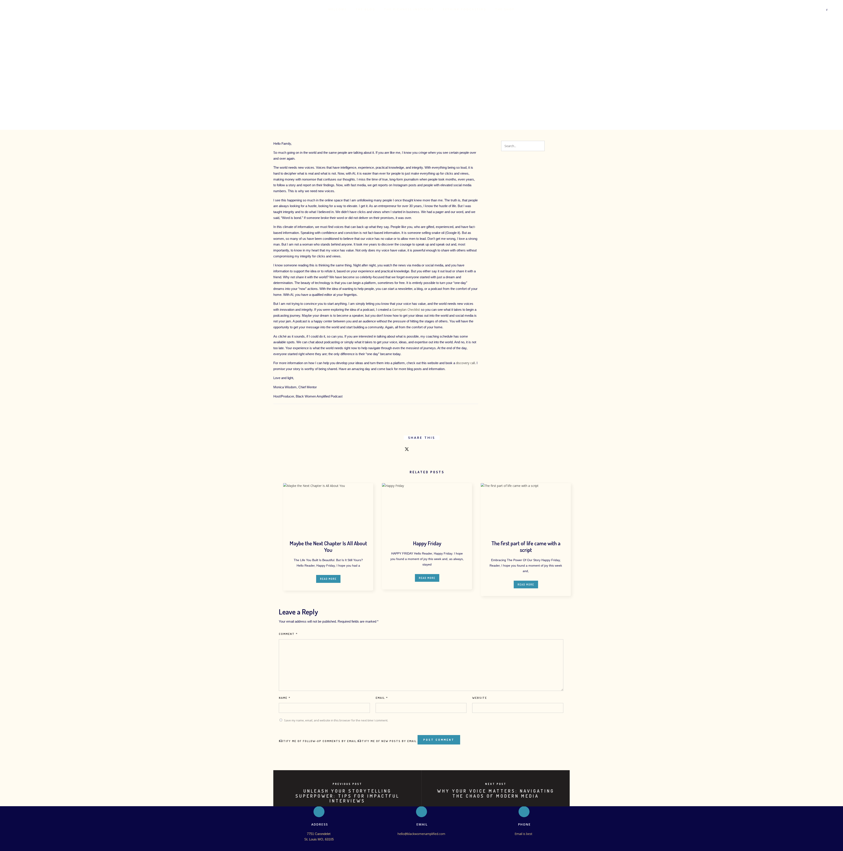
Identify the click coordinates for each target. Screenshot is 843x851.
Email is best (524, 834)
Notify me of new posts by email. (387, 741)
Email (382, 697)
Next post (495, 784)
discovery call (465, 363)
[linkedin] (417, 450)
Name (284, 697)
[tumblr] (436, 450)
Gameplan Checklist (405, 309)
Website (479, 697)
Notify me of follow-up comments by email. (318, 741)
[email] (446, 450)
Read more (328, 578)
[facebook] (397, 450)
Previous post (347, 784)
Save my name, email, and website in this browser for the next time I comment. (336, 720)
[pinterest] (426, 450)
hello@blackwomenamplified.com (421, 834)
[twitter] (407, 450)
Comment (288, 634)
